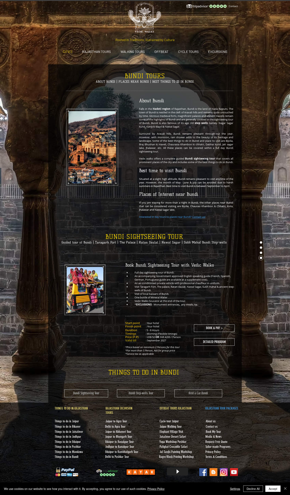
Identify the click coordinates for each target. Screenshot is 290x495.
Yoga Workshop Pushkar (172, 442)
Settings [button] (235, 489)
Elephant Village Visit (171, 432)
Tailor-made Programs (217, 447)
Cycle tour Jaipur (169, 421)
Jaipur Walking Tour (171, 426)
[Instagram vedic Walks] (224, 472)
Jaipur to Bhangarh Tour (118, 437)
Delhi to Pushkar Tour (117, 457)
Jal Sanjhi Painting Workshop (176, 452)
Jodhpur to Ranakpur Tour (119, 447)
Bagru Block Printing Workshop (176, 457)
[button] (214, 342)
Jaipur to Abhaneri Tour (118, 432)
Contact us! (198, 217)
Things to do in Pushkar (68, 447)
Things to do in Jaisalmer (69, 432)
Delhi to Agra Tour (115, 426)
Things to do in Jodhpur (68, 437)
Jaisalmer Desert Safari (172, 437)
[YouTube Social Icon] (234, 472)
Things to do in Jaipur (67, 421)
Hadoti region (161, 109)
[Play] (177, 471)
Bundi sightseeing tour (200, 158)
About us (211, 421)
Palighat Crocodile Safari (173, 447)
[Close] (285, 489)
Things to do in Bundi (66, 457)
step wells (202, 123)
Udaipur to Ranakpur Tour (119, 442)
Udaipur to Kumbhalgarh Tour (121, 452)
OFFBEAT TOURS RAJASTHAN (176, 408)
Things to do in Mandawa (69, 452)
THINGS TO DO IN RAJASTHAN (71, 408)
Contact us (212, 426)
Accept (273, 489)
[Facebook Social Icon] (203, 472)
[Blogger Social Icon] (213, 472)
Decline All (253, 489)
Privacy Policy (156, 489)
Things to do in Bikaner (67, 426)
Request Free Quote (216, 442)
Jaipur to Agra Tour (116, 421)
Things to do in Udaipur (68, 442)
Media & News (213, 437)
